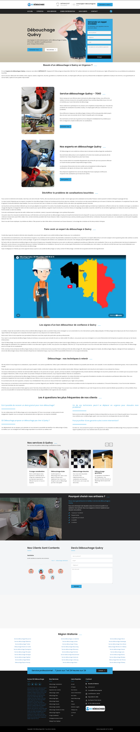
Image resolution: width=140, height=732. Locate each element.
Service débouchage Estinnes (70, 652)
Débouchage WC (30, 701)
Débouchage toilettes (41, 699)
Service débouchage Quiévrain (70, 657)
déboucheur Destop (30, 706)
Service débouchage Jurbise (70, 641)
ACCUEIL (30, 11)
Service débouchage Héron (117, 639)
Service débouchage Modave (117, 657)
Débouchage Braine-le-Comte (22, 647)
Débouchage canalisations (55, 684)
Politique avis (74, 709)
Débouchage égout (41, 702)
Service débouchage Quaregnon (22, 649)
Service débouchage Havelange (117, 641)
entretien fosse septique (31, 711)
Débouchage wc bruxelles (38, 701)
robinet (43, 715)
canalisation (37, 690)
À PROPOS (40, 11)
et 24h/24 (110, 729)
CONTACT (94, 11)
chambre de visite (43, 692)
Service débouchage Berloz (117, 654)
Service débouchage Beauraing (69, 647)
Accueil (72, 684)
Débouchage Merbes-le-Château (117, 647)
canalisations (29, 692)
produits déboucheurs (38, 715)
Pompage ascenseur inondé (56, 718)
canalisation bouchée (43, 690)
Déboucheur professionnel (38, 706)
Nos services (50, 49)
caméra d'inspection (41, 689)
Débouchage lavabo (54, 692)
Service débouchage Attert (70, 662)
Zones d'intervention (76, 692)
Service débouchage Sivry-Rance (117, 644)
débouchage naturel (34, 699)
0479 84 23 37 (91, 687)
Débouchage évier (30, 704)
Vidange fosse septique (54, 721)
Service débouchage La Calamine (70, 639)
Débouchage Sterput (54, 701)
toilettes (39, 717)
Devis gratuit (65, 179)
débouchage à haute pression (32, 702)
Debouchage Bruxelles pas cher (32, 695)
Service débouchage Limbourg (70, 660)
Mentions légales (75, 707)
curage (28, 693)
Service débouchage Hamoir (117, 649)
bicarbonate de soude (31, 689)
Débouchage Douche (54, 704)
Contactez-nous (34, 49)
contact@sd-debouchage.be (95, 690)
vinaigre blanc (33, 718)
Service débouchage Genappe (23, 654)
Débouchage (35, 696)
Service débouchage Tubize (22, 644)
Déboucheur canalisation (31, 705)
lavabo (28, 715)
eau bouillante (33, 709)
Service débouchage (34, 717)
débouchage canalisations (36, 698)
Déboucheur (36, 704)
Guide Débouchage (75, 698)
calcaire (36, 689)
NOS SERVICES (51, 11)
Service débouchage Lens (117, 652)
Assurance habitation (30, 688)
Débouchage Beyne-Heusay (22, 662)
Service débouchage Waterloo (22, 641)
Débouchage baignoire (54, 712)
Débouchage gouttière (54, 707)
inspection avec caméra (55, 690)
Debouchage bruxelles (41, 693)
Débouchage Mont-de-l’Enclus (117, 660)
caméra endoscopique (31, 690)
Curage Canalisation (54, 715)
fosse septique (38, 711)
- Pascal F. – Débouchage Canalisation (59, 562)
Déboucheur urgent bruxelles (39, 708)
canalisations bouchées (36, 692)
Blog (72, 701)
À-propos (73, 687)
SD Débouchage (38, 729)
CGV (72, 715)
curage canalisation (33, 693)
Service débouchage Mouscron (22, 639)
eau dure (37, 709)
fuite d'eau (31, 712)
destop (32, 696)
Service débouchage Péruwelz (22, 652)
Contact (101, 670)
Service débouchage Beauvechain (70, 654)
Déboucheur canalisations (41, 705)
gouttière (34, 712)
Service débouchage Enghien (22, 657)
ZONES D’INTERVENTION (67, 11)
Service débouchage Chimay (70, 644)
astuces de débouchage (39, 688)
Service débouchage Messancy (70, 649)
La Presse (73, 712)
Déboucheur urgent (30, 708)
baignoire (45, 688)
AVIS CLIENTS (83, 11)
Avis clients (73, 695)
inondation (38, 712)
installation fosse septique (41, 714)
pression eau (32, 715)
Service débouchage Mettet (22, 660)
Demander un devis (104, 4)
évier (38, 718)
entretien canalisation (42, 709)
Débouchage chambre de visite (56, 709)
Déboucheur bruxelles (42, 704)
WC (36, 718)
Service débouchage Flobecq (117, 662)
